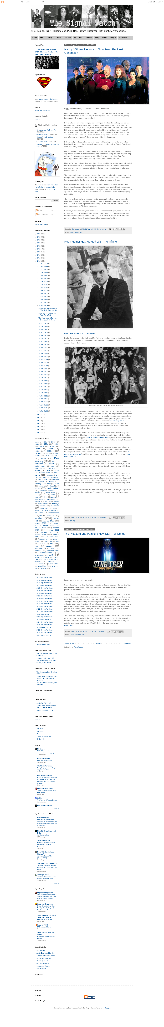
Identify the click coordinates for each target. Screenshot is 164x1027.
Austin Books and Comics (45, 953)
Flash (53, 461)
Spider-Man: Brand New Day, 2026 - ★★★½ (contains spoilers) (47, 678)
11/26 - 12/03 (43, 279)
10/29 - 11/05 (43, 291)
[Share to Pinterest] (124, 229)
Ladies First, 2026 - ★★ (45, 710)
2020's (37, 453)
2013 (39, 424)
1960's (41, 446)
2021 (39, 249)
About (42, 38)
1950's (56, 444)
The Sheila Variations (45, 766)
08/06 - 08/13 (43, 342)
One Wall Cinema (43, 964)
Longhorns (38, 468)
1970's (51, 446)
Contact (58, 38)
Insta (81, 38)
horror (42, 506)
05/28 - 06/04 (43, 363)
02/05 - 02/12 (43, 396)
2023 (39, 243)
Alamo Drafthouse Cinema (46, 956)
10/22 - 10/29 (43, 294)
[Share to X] (119, 229)
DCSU (47, 456)
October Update (42, 134)
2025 (39, 237)
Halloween (39, 464)
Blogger (107, 1008)
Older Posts (127, 643)
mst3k (55, 539)
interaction (54, 506)
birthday (38, 484)
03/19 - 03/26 (43, 378)
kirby (54, 508)
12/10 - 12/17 (43, 273)
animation (50, 475)
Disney (43, 458)
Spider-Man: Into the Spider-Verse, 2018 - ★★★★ (46, 706)
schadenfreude (39, 555)
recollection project (53, 550)
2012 (39, 427)
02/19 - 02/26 (43, 390)
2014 (39, 421)
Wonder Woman (44, 473)
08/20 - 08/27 (43, 336)
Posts (40, 210)
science (37, 557)
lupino (53, 510)
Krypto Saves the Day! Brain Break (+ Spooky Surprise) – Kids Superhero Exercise (46, 908)
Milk (38, 734)
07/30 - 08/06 (43, 345)
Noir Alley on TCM (43, 961)
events (53, 497)
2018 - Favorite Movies (44, 598)
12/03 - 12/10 (43, 276)
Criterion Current (43, 758)
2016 (39, 415)
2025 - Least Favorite (44, 635)
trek (81, 232)
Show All (56, 808)
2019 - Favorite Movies (44, 604)
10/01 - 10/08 (43, 303)
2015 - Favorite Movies (44, 585)
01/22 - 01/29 (43, 402)
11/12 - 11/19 (43, 285)
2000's (37, 451)
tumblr (104, 38)
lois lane (45, 510)
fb (75, 38)
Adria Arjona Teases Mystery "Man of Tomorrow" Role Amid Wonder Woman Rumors (46, 896)
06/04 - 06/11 (43, 360)
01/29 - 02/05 (43, 399)
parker (37, 546)
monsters (50, 516)
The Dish (40, 729)
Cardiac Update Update (45, 137)
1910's (45, 442)
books (57, 484)
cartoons (42, 486)
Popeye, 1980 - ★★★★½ (45, 658)
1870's (37, 442)
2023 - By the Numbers (45, 617)
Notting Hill (40, 739)
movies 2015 (48, 521)
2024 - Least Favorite (44, 627)
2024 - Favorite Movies (44, 625)
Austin (47, 453)
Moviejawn (41, 749)
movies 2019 (40, 528)
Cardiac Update (42, 141)
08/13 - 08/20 (43, 339)
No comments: (102, 229)
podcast (38, 551)
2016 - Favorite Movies (44, 591)
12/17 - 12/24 (43, 270)
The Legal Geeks (43, 875)
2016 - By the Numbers (45, 588)
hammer (56, 501)
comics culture (53, 488)
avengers (55, 479)
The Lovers (40, 731)
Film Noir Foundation (44, 775)
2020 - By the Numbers (45, 606)
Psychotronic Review (45, 788)
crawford (52, 491)
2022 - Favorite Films (44, 614)
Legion (53, 466)
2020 (39, 252)
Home (34, 38)
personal (38, 548)
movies (39, 518)
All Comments (43, 214)
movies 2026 (43, 539)
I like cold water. (43, 818)
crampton (43, 490)
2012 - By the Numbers (45, 577)
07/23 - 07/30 (43, 348)
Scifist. (39, 798)
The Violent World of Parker (47, 863)
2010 (39, 433)
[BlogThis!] (116, 229)
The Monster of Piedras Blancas (47, 800)
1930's (37, 444)
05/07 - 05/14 (43, 366)
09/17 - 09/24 (43, 324)
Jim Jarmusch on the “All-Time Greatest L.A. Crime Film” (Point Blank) (47, 867)
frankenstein (51, 499)
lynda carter (39, 513)
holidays (55, 504)
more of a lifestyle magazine (96, 438)
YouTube (68, 38)
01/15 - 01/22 (43, 405)
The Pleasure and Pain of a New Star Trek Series (94, 533)
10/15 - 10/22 (43, 297)
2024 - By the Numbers (45, 622)
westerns (44, 568)
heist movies (43, 504)
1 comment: (101, 631)
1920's (53, 442)
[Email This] (114, 229)
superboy (37, 561)
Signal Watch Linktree (42, 110)
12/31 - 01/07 (43, 264)
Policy (50, 38)
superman (39, 564)
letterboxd (123, 38)
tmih (53, 566)
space (47, 557)
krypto (37, 510)
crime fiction (50, 493)
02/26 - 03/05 (43, 387)
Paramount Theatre (43, 966)
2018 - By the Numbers (45, 596)
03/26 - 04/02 (43, 375)
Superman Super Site (45, 893)
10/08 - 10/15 (43, 300)
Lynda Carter (41, 950)
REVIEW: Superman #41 (45, 919)
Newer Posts (69, 643)
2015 (39, 418)
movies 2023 (40, 534)
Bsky (97, 38)
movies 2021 (53, 530)
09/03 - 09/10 (43, 330)
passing (72, 520)
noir (51, 544)
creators (37, 493)
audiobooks (55, 477)
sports (43, 559)
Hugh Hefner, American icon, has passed (79, 333)
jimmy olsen (44, 508)
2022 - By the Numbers (45, 612)
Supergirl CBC (42, 925)
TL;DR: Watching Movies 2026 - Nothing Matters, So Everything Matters (46, 51)
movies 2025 (53, 537)
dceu (44, 495)
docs (53, 495)
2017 (39, 261)
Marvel (37, 470)
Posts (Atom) (78, 647)
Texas (57, 470)
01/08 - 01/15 (43, 408)
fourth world (39, 499)
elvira (45, 497)
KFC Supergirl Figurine (44, 927)
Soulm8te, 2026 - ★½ (44, 703)
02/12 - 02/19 (43, 393)
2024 (39, 240)
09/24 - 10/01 (43, 306)
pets (52, 548)
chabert (52, 486)
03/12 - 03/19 (43, 381)
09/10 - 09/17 (43, 327)
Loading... (38, 119)
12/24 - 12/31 (43, 266)
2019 (39, 255)
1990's (77, 232)
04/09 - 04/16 (43, 369)
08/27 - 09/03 (43, 333)
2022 (39, 246)
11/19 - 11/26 (43, 282)
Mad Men (51, 468)
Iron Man (52, 464)
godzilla (37, 501)
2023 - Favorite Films (44, 619)
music (37, 541)
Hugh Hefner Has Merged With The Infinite (90, 241)
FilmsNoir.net (41, 969)
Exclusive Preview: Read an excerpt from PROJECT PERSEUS (46, 844)
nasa (57, 541)
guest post (47, 501)
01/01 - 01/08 (43, 411)
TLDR (48, 470)
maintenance (53, 513)
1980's (72, 232)
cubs (36, 495)
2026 (39, 234)
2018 (39, 258)
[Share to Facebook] (121, 229)
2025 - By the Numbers (45, 630)
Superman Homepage (45, 904)
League (113, 38)
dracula (37, 497)
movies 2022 (47, 532)
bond (49, 484)
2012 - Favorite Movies (44, 580)
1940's (45, 444)
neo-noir (41, 544)
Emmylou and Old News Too (46, 130)
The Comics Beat (43, 841)
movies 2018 (48, 525)
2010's (72, 634)
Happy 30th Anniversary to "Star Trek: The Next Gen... (48, 309)
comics (37, 488)
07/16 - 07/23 (43, 351)
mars (41, 516)
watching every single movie (48, 99)
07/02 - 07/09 (43, 357)
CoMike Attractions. (43, 835)
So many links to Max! (42, 644)
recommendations (46, 553)
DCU (57, 455)
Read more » (68, 625)
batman (51, 482)
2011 (39, 430)
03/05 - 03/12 (43, 384)
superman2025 (53, 564)
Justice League (40, 466)
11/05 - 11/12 (43, 288)
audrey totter (43, 479)
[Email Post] (110, 229)
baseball (41, 481)
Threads (89, 38)
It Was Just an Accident (44, 736)
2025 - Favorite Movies (44, 632)
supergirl (51, 561)
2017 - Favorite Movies (44, 593)
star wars (52, 559)
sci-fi (51, 555)
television (78, 634)
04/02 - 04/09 (43, 372)
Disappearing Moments (44, 760)
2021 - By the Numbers (45, 609)
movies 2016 (40, 523)
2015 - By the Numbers (45, 583)
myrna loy (48, 541)
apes (44, 477)
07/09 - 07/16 (43, 354)
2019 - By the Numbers (45, 601)
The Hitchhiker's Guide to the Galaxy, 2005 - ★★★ (47, 661)
